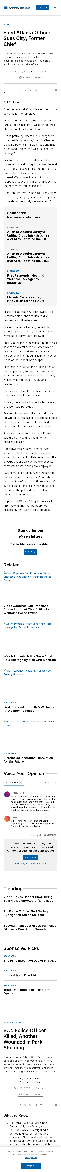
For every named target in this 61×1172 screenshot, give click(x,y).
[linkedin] (25, 90)
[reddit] (35, 90)
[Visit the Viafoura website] (49, 835)
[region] (30, 809)
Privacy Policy (31, 1157)
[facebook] (19, 90)
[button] (6, 7)
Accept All (30, 1166)
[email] (41, 90)
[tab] (14, 782)
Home (6, 24)
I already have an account (30, 863)
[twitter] (30, 90)
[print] (55, 90)
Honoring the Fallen (15, 1022)
